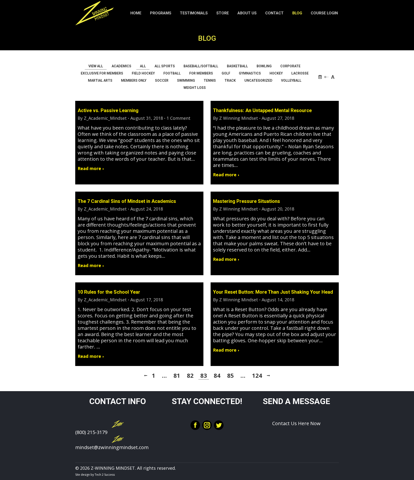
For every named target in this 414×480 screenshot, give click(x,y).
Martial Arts (100, 80)
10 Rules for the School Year (109, 292)
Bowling (264, 66)
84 (217, 375)
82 (190, 375)
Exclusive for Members (102, 73)
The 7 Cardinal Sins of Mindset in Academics (127, 201)
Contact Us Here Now (296, 423)
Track (230, 80)
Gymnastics (250, 73)
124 (257, 375)
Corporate (290, 66)
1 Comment (178, 118)
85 (230, 375)
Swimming (186, 80)
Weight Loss (195, 88)
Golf (226, 73)
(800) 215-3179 (91, 432)
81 (176, 375)
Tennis (210, 80)
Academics (121, 66)
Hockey (276, 73)
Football (172, 73)
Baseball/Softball (201, 66)
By (102, 118)
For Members (201, 73)
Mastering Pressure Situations (246, 201)
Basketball (237, 66)
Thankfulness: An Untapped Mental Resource (262, 110)
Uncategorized (258, 80)
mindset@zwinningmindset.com (112, 447)
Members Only (133, 80)
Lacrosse (300, 73)
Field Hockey (143, 73)
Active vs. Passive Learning (108, 110)
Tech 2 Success (105, 475)
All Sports (165, 66)
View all (95, 66)
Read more (89, 168)
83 (203, 375)
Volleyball (291, 80)
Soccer (161, 80)
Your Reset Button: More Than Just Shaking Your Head (273, 292)
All (143, 66)
